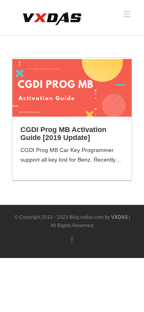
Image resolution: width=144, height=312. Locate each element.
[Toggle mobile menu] (128, 14)
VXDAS (119, 217)
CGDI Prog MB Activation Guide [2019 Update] (63, 134)
